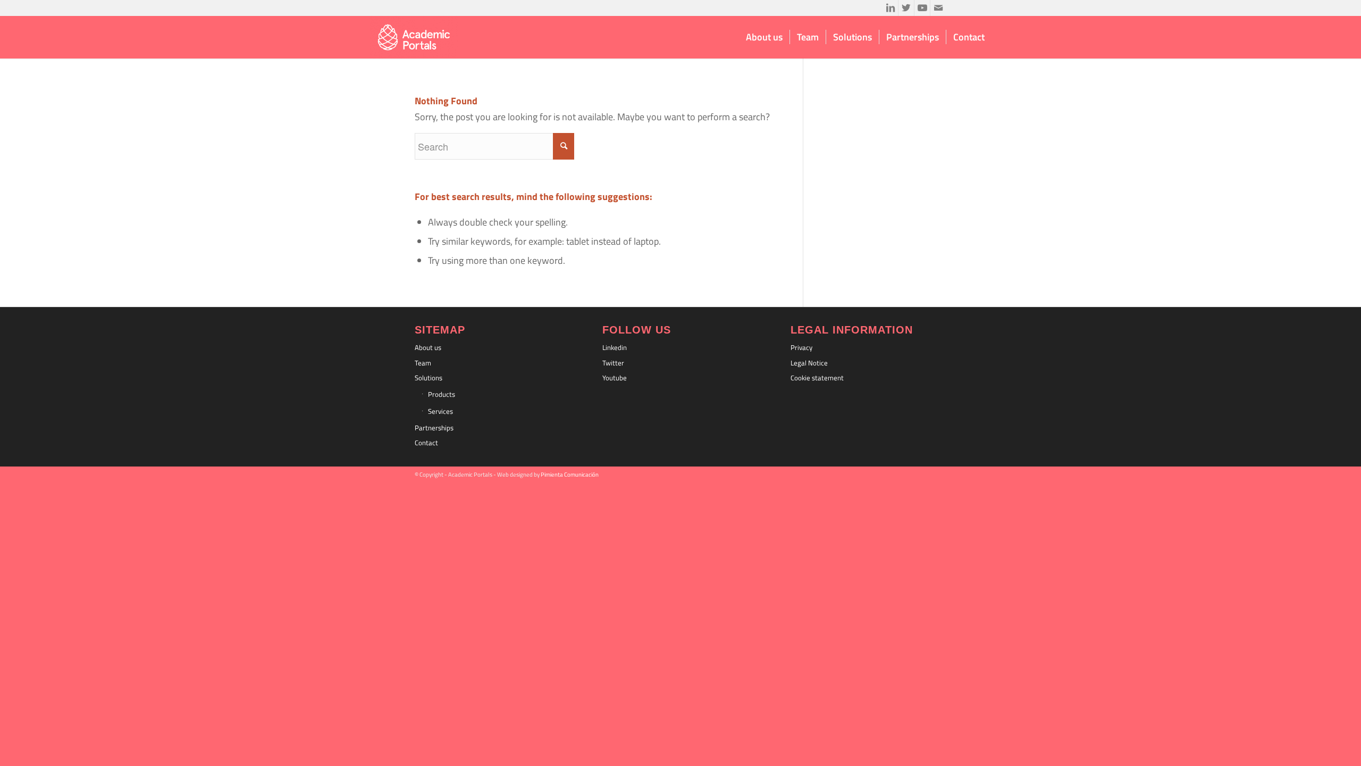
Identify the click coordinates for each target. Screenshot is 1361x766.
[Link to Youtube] (922, 8)
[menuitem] (764, 37)
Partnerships (434, 427)
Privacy (801, 347)
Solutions (428, 377)
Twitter (613, 362)
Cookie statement (817, 377)
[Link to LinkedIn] (890, 8)
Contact (426, 442)
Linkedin (614, 347)
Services (440, 411)
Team (423, 362)
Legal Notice (809, 362)
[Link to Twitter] (906, 8)
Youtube (614, 377)
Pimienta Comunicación (570, 474)
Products (441, 394)
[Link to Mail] (938, 8)
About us (428, 347)
